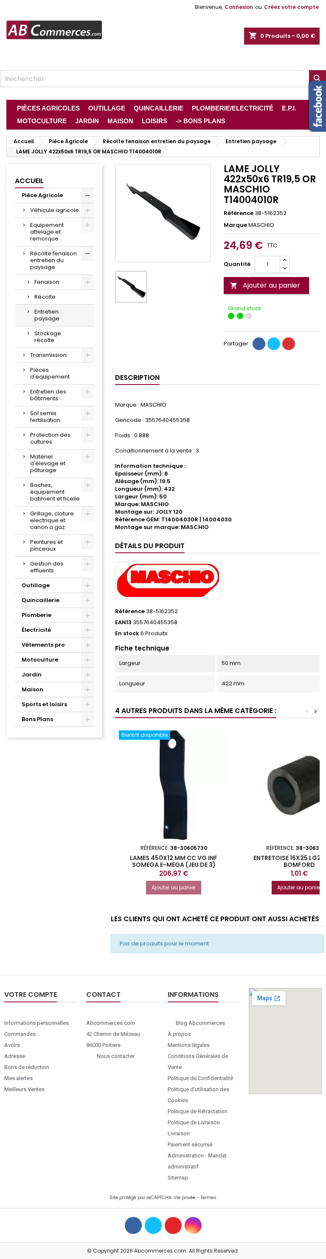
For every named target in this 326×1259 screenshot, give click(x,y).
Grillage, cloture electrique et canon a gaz (52, 520)
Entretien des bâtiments (48, 395)
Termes (208, 1197)
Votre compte (30, 994)
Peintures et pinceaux (46, 545)
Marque (235, 225)
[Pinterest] (288, 343)
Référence (238, 213)
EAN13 (123, 622)
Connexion (239, 7)
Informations (193, 994)
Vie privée (184, 1197)
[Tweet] (273, 343)
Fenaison (46, 282)
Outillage (36, 585)
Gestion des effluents (46, 567)
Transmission (48, 355)
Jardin (32, 675)
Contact (103, 994)
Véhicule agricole (54, 210)
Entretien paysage (46, 315)
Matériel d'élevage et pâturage (47, 463)
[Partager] (259, 343)
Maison (32, 689)
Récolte (45, 297)
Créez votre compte (291, 7)
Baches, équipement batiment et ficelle (55, 492)
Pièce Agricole (42, 195)
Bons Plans (37, 719)
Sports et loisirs (44, 704)
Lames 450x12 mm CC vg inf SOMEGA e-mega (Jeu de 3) (173, 861)
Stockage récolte (47, 336)
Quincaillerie (40, 600)
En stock (127, 633)
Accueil (29, 181)
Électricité (36, 630)
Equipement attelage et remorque (47, 232)
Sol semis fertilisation (45, 416)
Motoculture (40, 660)
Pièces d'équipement (50, 373)
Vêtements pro (43, 645)
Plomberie (36, 615)
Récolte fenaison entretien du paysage (53, 260)
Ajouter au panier (265, 285)
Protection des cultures (50, 438)
